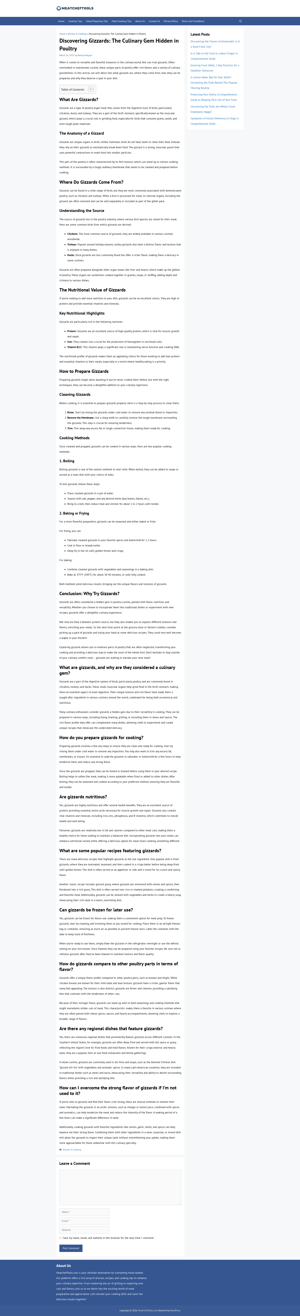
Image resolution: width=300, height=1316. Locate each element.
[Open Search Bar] (241, 21)
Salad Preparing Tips (97, 21)
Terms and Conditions (193, 21)
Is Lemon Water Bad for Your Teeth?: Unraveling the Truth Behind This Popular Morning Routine (214, 83)
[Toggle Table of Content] (89, 89)
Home (61, 21)
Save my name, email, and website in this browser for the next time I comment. (108, 1238)
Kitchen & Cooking (77, 33)
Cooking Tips (75, 21)
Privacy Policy (171, 21)
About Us (140, 21)
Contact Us (154, 21)
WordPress (175, 1310)
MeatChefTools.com (147, 1310)
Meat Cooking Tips (122, 21)
